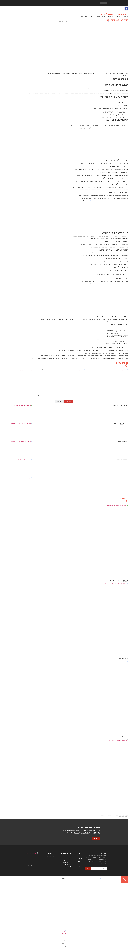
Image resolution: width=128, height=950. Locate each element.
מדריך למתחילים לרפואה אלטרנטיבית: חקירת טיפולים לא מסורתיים (111, 478)
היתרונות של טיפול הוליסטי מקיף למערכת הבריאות (116, 737)
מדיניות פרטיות (79, 861)
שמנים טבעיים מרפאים (67, 862)
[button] (126, 8)
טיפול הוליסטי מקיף (38, 396)
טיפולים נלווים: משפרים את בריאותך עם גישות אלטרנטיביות (114, 815)
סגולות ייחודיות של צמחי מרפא (120, 405)
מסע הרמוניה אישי (81, 396)
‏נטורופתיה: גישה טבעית (122, 460)
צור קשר (52, 9)
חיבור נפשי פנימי (68, 864)
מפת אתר (80, 866)
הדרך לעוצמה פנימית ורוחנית (120, 423)
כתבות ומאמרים (61, 9)
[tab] (68, 401)
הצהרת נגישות (79, 864)
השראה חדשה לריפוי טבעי (122, 658)
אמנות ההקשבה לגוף (122, 441)
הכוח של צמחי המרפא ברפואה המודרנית (118, 580)
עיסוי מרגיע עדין (68, 866)
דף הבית (76, 9)
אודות (69, 9)
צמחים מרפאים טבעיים (122, 396)
